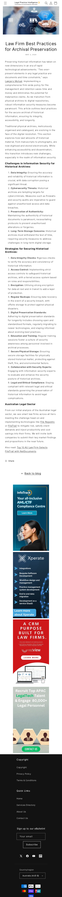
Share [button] (11, 461)
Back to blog (33, 473)
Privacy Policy (24, 774)
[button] (5, 3)
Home (19, 798)
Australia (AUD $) (30, 875)
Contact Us (22, 818)
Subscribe (32, 844)
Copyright (22, 767)
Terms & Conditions (26, 780)
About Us (21, 811)
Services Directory (26, 805)
